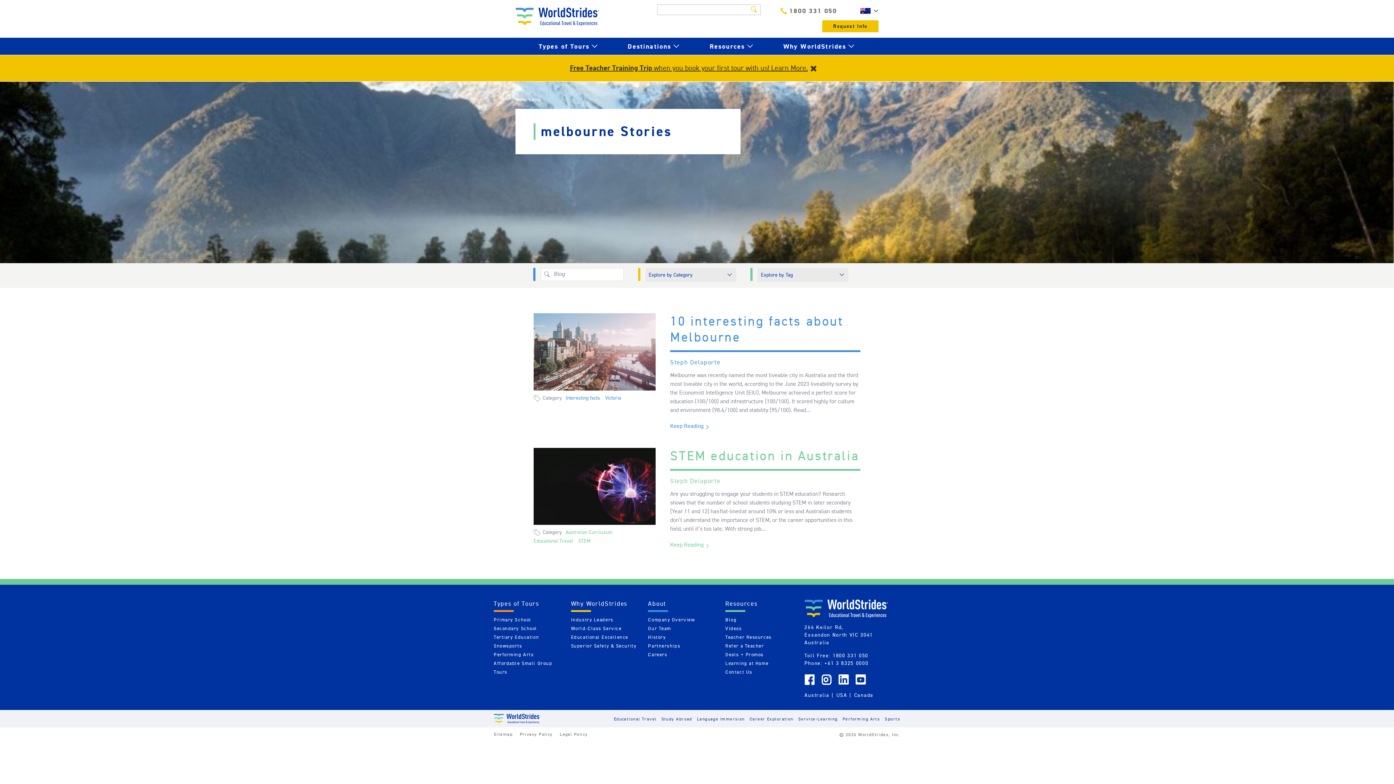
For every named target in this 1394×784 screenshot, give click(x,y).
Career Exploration (772, 718)
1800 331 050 (813, 10)
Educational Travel (553, 541)
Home (520, 99)
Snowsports (508, 646)
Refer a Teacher (744, 646)
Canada (863, 695)
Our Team (659, 628)
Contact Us (739, 672)
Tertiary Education (516, 637)
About (657, 603)
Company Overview (671, 619)
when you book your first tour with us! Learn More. (689, 68)
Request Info (850, 26)
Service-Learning (818, 718)
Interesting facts (583, 398)
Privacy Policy (536, 734)
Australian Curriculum (589, 532)
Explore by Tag (777, 275)
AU (868, 11)
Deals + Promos (744, 654)
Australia (816, 695)
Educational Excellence (599, 637)
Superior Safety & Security (604, 646)
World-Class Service (596, 628)
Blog (731, 619)
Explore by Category (671, 275)
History (657, 637)
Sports (892, 718)
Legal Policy (574, 734)
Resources (727, 46)
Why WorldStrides (815, 46)
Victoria (613, 398)
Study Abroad (676, 718)
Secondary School (515, 628)
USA (841, 695)
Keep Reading (687, 426)
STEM (584, 541)
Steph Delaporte (695, 362)
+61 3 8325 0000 (846, 663)
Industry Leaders (592, 619)
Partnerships (664, 646)
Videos (733, 628)
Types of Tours (564, 46)
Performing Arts (514, 654)
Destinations (649, 46)
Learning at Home (747, 663)
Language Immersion (721, 718)
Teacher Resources (748, 637)
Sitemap (503, 734)
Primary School (512, 619)
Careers (657, 654)
